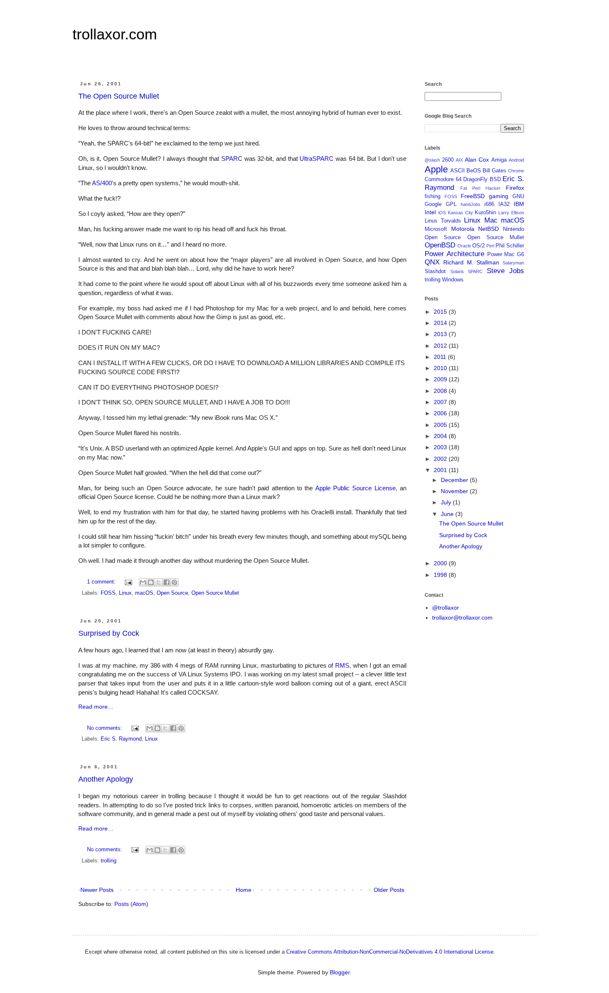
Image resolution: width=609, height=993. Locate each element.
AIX (459, 159)
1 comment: (102, 582)
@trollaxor (445, 607)
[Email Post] (128, 582)
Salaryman (513, 262)
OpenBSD (440, 245)
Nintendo (513, 229)
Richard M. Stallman (471, 262)
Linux (125, 593)
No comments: (105, 728)
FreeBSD (473, 196)
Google (433, 204)
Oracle (464, 245)
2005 (441, 424)
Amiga (499, 160)
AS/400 (102, 182)
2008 (441, 391)
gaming (498, 196)
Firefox (515, 187)
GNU (518, 196)
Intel (430, 212)
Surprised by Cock (108, 633)
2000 (441, 563)
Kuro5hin (485, 213)
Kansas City (460, 212)
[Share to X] (159, 582)
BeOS (473, 171)
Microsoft (436, 229)
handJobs (471, 204)
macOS (144, 593)
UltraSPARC (317, 158)
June (448, 514)
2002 (441, 458)
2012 (441, 345)
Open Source (172, 593)
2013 (441, 334)
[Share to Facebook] (166, 582)
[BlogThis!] (151, 582)
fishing (432, 196)
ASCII (457, 171)
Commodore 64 (443, 179)
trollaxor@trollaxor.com (462, 617)
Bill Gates (494, 171)
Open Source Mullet (215, 593)
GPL (451, 204)
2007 (441, 402)
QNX (432, 262)
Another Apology (105, 779)
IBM (519, 204)
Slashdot (435, 271)
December (455, 480)
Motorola (462, 228)
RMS (342, 665)
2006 (441, 413)
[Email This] (143, 582)
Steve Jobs (505, 271)
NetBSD (488, 228)
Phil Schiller (509, 246)
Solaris (457, 271)
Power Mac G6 (505, 254)
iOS (442, 212)
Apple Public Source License (355, 488)
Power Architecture (454, 254)
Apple (436, 169)
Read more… (96, 706)
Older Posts (389, 889)
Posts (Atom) (131, 904)
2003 (441, 447)
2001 (441, 470)
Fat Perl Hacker (480, 188)
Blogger (340, 972)
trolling (108, 861)
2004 (441, 436)
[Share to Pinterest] (174, 582)
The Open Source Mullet (118, 96)
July (447, 502)
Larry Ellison (511, 212)
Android (516, 159)
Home (243, 889)
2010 (441, 368)
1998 (441, 575)
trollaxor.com (114, 34)
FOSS (108, 593)
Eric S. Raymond (121, 739)
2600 (448, 160)
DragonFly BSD (482, 179)
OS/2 (478, 246)
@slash (432, 159)
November (455, 491)
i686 (489, 204)
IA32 (504, 204)
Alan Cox (477, 159)
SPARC (231, 158)
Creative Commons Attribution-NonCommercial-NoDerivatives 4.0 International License (389, 952)
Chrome (516, 170)
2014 (441, 323)
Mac (491, 220)
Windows (453, 280)
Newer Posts (97, 889)
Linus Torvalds (443, 221)
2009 (441, 379)
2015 (441, 311)
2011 (441, 357)
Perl (490, 245)
